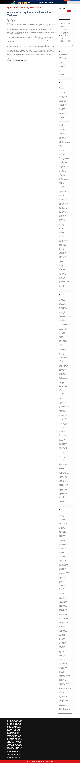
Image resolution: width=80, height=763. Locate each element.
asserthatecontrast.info (63, 235)
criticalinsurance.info (63, 146)
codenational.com (62, 697)
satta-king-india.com (63, 577)
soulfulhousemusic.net (63, 471)
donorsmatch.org (62, 256)
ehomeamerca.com (63, 560)
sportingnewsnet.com (63, 374)
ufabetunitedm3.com (63, 489)
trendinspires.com (62, 195)
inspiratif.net (61, 88)
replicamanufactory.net (63, 596)
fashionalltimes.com (63, 684)
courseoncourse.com (63, 309)
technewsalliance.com (63, 627)
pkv (59, 73)
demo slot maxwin (62, 58)
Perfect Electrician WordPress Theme (35, 761)
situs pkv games (11, 720)
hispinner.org (61, 145)
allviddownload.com (63, 108)
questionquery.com (62, 202)
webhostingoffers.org (63, 557)
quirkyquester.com (62, 463)
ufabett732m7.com (63, 650)
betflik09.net (61, 536)
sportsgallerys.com (63, 382)
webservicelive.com (63, 710)
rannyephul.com (62, 196)
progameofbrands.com (63, 113)
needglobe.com (62, 451)
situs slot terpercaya (16, 727)
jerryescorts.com (62, 389)
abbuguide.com (62, 555)
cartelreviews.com (62, 565)
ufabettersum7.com (63, 485)
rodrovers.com (62, 574)
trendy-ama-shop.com (63, 648)
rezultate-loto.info (62, 597)
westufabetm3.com (63, 498)
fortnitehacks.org (62, 252)
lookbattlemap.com (63, 341)
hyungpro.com (62, 373)
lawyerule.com (62, 211)
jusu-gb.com (61, 301)
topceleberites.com (63, 601)
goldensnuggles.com (63, 340)
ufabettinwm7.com (62, 486)
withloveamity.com (62, 551)
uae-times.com (62, 85)
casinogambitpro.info (63, 307)
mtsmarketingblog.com (63, 213)
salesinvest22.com (62, 646)
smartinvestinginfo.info (63, 626)
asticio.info (61, 430)
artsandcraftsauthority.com (64, 709)
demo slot (12, 58)
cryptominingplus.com (63, 357)
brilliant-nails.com (62, 204)
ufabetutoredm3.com (63, 493)
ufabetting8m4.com (63, 602)
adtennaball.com (62, 138)
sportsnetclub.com (62, 348)
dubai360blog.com (62, 397)
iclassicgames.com (63, 352)
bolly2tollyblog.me (62, 269)
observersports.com (63, 356)
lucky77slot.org (62, 398)
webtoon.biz (61, 370)
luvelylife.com (61, 183)
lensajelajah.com (62, 535)
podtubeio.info (62, 244)
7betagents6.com (62, 582)
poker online (14, 745)
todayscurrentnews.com (64, 477)
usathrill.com (61, 668)
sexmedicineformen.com (64, 464)
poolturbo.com (62, 219)
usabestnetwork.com (63, 333)
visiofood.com (62, 651)
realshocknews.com (63, 412)
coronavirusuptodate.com (64, 584)
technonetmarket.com (63, 629)
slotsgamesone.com (63, 126)
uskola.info (61, 633)
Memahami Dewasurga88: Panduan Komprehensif (65, 28)
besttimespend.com (63, 439)
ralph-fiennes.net (62, 175)
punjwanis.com (62, 297)
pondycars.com (62, 662)
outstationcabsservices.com (64, 675)
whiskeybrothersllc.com (63, 500)
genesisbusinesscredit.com (64, 179)
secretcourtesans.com (63, 516)
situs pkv (18, 720)
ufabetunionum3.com (63, 603)
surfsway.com (62, 566)
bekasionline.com (62, 95)
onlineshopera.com (63, 540)
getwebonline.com (62, 171)
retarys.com (61, 337)
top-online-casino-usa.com (64, 130)
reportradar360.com (63, 198)
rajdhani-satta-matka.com (64, 158)
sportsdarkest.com (62, 369)
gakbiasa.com (61, 278)
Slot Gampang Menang (50, 2)
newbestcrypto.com (63, 349)
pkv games (61, 66)
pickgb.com (61, 414)
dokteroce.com (62, 207)
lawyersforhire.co (62, 361)
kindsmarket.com (62, 182)
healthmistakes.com (63, 415)
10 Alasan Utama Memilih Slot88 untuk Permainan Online (66, 41)
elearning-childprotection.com (65, 161)
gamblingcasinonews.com (64, 110)
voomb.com (61, 391)
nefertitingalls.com (62, 530)
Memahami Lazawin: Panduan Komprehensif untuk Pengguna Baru (65, 23)
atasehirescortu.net (63, 386)
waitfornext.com (62, 635)
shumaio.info (61, 248)
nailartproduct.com (62, 568)
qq (21, 756)
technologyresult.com (63, 556)
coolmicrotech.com (63, 679)
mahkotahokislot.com (63, 401)
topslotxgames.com (63, 122)
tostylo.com (61, 345)
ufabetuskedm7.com (63, 492)
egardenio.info (62, 431)
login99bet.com (62, 515)
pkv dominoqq (62, 74)
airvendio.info (61, 223)
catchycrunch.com (62, 527)
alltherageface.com (63, 696)
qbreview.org (61, 114)
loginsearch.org (62, 253)
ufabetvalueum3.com (63, 605)
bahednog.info (62, 312)
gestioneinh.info (62, 643)
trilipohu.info (61, 285)
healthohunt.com (62, 623)
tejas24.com (61, 217)
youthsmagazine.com (63, 366)
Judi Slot (34, 2)
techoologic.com (62, 664)
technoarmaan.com (63, 687)
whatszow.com (62, 559)
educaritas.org (62, 533)
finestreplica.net (62, 621)
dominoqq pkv (13, 721)
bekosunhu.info (62, 239)
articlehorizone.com (63, 580)
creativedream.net (62, 169)
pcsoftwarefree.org (63, 544)
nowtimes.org (61, 257)
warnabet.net (61, 266)
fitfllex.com (61, 178)
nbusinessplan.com (63, 96)
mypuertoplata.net (62, 101)
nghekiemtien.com (62, 215)
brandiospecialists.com (63, 136)
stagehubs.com (62, 512)
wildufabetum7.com (63, 501)
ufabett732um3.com (63, 631)
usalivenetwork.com (63, 320)
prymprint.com (62, 436)
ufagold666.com (62, 655)
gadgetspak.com (62, 586)
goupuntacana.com (63, 523)
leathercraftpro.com (63, 447)
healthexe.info (62, 224)
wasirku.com (61, 216)
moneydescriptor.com (63, 365)
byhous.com (61, 273)
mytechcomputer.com (63, 707)
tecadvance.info (62, 227)
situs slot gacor (11, 729)
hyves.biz (61, 262)
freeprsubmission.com (63, 654)
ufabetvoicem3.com (63, 609)
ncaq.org (60, 537)
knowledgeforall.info (63, 163)
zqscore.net (61, 427)
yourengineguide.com (63, 672)
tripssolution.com (62, 576)
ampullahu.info (62, 232)
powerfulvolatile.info (63, 245)
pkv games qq (10, 748)
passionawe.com (62, 453)
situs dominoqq (62, 65)
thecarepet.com (62, 303)
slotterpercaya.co (62, 467)
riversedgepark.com (63, 524)
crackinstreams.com (63, 585)
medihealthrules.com (63, 667)
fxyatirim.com (61, 553)
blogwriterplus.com (62, 304)
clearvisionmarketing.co (63, 636)
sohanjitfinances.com (63, 469)
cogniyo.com (61, 442)
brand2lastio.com (62, 165)
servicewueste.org (62, 116)
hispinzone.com (62, 128)
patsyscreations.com (63, 531)
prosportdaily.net (62, 644)
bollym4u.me (61, 268)
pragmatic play (15, 732)
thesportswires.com (63, 371)
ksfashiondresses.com (63, 416)
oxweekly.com (62, 187)
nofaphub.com (62, 528)
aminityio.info (61, 228)
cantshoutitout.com (63, 99)
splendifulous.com (62, 598)
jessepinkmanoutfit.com (63, 334)
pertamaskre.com (62, 315)
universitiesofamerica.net (64, 112)
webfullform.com (62, 106)
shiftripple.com (62, 465)
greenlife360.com (62, 97)
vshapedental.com (62, 670)
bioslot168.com (62, 708)
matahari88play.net (62, 364)
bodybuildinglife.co (62, 408)
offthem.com (61, 91)
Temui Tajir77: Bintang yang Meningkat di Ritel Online (17, 60)
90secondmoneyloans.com (64, 572)
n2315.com (61, 170)
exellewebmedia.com (63, 327)
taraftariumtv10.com (63, 200)
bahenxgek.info (62, 313)
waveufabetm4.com (63, 610)
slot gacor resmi (18, 735)
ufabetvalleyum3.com (63, 496)
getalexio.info (61, 434)
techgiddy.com (62, 319)
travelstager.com (62, 194)
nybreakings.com (62, 673)
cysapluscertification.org (64, 250)
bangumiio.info (62, 237)
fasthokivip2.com (62, 354)
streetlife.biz (61, 261)
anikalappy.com (62, 615)
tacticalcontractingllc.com (64, 473)
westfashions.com (62, 191)
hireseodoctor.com (62, 589)
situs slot (61, 67)
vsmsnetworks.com (63, 89)
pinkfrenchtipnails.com (63, 379)
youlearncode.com (62, 552)
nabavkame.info (62, 277)
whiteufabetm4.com (63, 614)
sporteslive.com (62, 377)
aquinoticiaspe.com (63, 358)
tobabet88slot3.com (63, 476)
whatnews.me (61, 639)
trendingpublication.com (63, 481)
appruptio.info (61, 286)
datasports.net (62, 385)
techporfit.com (62, 93)
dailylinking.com (62, 545)
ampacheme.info (62, 231)
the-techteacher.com (63, 681)
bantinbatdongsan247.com (64, 311)
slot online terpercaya (63, 54)
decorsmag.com (62, 109)
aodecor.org (61, 254)
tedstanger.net (62, 630)
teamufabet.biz (62, 105)
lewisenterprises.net (63, 543)
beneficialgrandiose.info (63, 240)
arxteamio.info (62, 432)
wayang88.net (61, 611)
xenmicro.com (62, 539)
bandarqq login (10, 747)
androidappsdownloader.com (64, 153)
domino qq (61, 55)
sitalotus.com (61, 420)
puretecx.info (61, 225)
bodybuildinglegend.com (63, 203)
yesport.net (61, 344)
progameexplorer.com (63, 699)
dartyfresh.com (62, 541)
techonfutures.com (63, 663)
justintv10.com (62, 209)
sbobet (12, 756)
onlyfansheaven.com (63, 172)
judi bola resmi (62, 59)
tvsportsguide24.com (63, 394)
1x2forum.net (61, 514)
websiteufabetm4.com (63, 613)
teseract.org (61, 647)
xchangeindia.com (62, 677)
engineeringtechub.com (63, 387)
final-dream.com (62, 640)
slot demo (10, 736)
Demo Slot (40, 2)
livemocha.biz (61, 260)
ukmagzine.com (62, 331)
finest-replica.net (62, 642)
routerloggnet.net (62, 124)
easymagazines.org (63, 443)
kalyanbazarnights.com (63, 129)
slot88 (14, 730)
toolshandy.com (62, 192)
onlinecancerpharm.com (63, 402)
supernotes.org (62, 422)
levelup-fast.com (62, 592)
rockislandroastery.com (63, 700)
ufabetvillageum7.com (63, 607)
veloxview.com (62, 497)
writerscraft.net (62, 159)
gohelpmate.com (62, 157)
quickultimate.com (62, 461)
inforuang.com (62, 180)
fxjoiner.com (61, 693)
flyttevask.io (61, 272)
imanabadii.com (62, 283)
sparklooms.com (62, 472)
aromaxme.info (62, 233)
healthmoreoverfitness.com (64, 121)
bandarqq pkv (16, 726)
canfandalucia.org (62, 671)
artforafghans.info (62, 221)
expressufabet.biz (62, 100)
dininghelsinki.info (62, 617)
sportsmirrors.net (62, 383)
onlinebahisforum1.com (63, 518)
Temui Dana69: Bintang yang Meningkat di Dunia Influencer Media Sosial (21, 61)
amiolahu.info (61, 229)
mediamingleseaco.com (63, 212)
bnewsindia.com (62, 658)
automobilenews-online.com (64, 683)
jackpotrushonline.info (63, 321)
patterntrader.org (62, 418)
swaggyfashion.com (63, 199)
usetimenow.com (62, 154)
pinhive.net (61, 265)
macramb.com (62, 184)
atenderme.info (62, 236)
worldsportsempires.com (64, 423)
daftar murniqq (15, 741)
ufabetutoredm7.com (63, 494)
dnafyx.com (61, 547)
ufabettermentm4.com (63, 484)
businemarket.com (62, 362)
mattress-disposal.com (63, 405)
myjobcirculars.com (63, 120)
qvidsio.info (61, 246)
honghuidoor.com (62, 132)
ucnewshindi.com (62, 323)
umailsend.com (62, 336)
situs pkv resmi (62, 70)
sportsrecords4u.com (63, 599)
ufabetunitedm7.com (63, 490)
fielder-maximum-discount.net (65, 176)
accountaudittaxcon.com (64, 435)
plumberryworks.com (63, 457)
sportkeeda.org (62, 438)
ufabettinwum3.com (63, 488)
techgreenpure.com (63, 563)
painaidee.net (61, 368)
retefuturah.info (62, 625)
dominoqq (61, 57)
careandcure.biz (62, 440)
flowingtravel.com (62, 133)
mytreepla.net (61, 593)
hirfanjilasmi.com (62, 444)
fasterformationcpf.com (64, 338)
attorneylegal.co (62, 390)
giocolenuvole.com (62, 548)
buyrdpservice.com (62, 342)
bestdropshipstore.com (63, 564)
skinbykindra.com (62, 695)
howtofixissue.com (62, 104)
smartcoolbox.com (62, 468)
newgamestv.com (62, 381)
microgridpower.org (63, 448)
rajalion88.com (62, 522)
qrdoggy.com (61, 410)
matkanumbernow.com (63, 118)
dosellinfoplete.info (63, 243)
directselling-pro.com (63, 701)
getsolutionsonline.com (63, 143)
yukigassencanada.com (63, 578)
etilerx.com (61, 619)
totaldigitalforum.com (63, 685)
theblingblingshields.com (64, 378)
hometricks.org (62, 445)
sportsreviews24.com (63, 395)
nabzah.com (61, 139)
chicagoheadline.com (63, 519)
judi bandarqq (61, 62)
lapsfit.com (61, 590)
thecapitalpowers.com (63, 474)
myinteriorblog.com (63, 656)
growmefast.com (62, 399)
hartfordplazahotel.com (63, 274)
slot (14, 58)
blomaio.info (61, 241)
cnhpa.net (61, 419)
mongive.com (61, 141)
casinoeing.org (62, 258)
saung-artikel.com (62, 353)
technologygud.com (63, 411)
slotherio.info (61, 249)
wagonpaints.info (62, 634)
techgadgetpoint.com (63, 393)
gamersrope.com (62, 325)
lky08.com (61, 174)
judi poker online (62, 61)
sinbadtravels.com (62, 329)
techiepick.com (62, 659)
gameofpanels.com (63, 151)
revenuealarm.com (62, 703)
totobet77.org (61, 480)
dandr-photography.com (63, 206)
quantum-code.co (62, 638)
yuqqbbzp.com (62, 581)
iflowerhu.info (61, 280)
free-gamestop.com (63, 328)
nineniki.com (61, 134)
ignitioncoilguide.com (63, 705)
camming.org (61, 520)
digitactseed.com (62, 569)
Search (62, 8)
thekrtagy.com (62, 676)
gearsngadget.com (62, 588)
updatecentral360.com (63, 424)
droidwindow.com (62, 652)
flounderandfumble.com (63, 622)
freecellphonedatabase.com (64, 324)
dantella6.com (62, 125)
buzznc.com (61, 692)
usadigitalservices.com (63, 166)
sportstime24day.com (63, 375)
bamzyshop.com (62, 660)
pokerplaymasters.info (63, 308)
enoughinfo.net (62, 264)
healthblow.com (62, 155)
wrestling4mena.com (63, 162)
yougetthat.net (62, 346)
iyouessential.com (62, 549)
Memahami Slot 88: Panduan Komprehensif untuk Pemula (65, 37)
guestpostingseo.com (63, 305)
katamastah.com (62, 426)
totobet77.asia (62, 478)
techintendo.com (62, 561)
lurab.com (61, 704)
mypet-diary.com (62, 186)
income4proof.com (63, 532)
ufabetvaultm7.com (63, 606)
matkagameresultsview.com (64, 142)
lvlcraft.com (61, 570)
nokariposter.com (62, 147)
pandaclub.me (61, 270)
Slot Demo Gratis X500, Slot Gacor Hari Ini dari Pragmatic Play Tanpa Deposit (25, 7)
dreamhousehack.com (63, 680)
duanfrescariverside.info (63, 618)
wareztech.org (62, 332)
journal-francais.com (63, 208)
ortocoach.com (62, 452)
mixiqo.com (61, 449)
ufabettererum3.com (63, 482)
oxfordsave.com (62, 350)
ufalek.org (61, 403)
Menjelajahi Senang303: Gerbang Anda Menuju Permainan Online (65, 32)
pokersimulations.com (63, 594)
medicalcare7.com (62, 137)
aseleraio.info (61, 428)
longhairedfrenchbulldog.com (64, 360)
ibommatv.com (62, 92)
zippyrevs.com (62, 117)
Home (29, 2)
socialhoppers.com (63, 167)
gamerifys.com (62, 87)
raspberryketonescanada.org (64, 666)
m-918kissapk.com (62, 276)
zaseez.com (61, 526)
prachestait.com (62, 220)
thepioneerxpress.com (63, 103)
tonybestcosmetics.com (64, 691)
